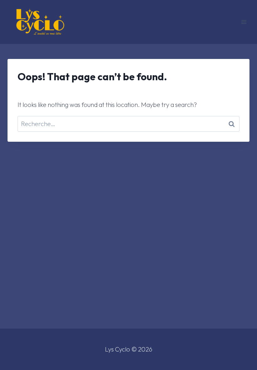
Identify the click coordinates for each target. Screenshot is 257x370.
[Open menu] (243, 22)
